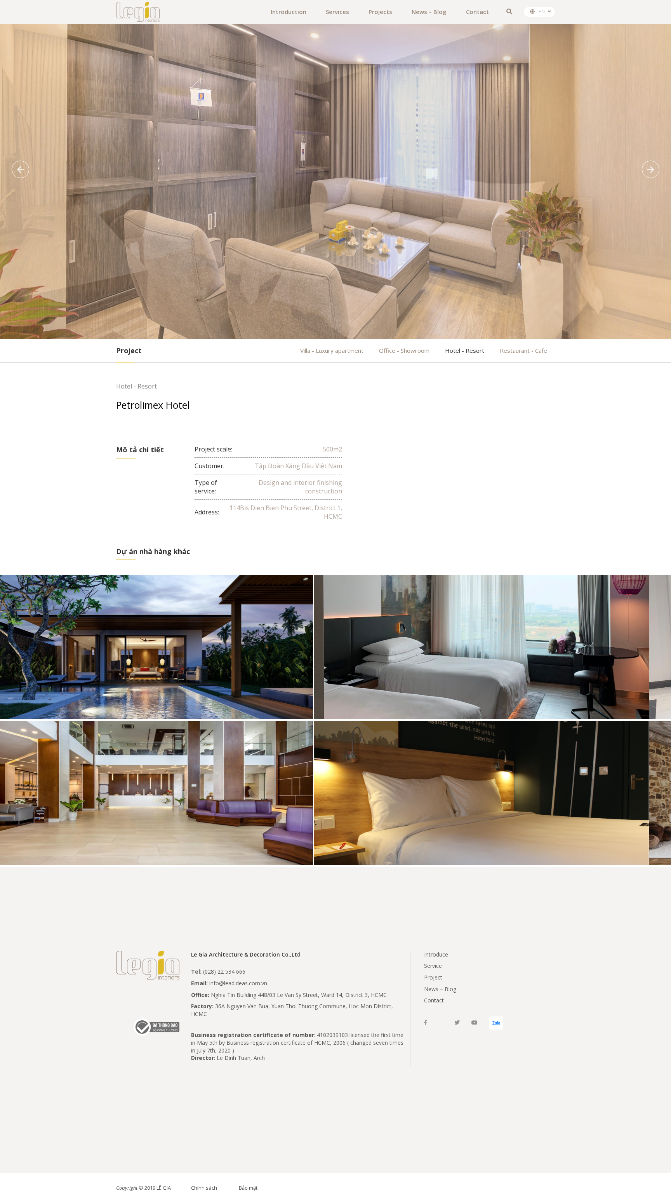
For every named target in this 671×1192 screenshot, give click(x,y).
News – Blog (429, 12)
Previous (20, 169)
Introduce (436, 954)
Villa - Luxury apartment (331, 350)
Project (433, 977)
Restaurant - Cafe (523, 350)
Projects (380, 12)
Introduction (288, 12)
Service (433, 965)
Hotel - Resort (464, 350)
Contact (477, 12)
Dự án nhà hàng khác (153, 551)
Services (337, 12)
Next (650, 169)
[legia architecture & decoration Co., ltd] (138, 12)
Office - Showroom (404, 350)
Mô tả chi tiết (140, 449)
